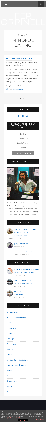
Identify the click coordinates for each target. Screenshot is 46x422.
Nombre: (23, 134)
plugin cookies (40, 419)
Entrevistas (11, 344)
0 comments (18, 89)
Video (9, 386)
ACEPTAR (23, 420)
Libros (9, 355)
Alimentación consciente (19, 58)
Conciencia (11, 328)
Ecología (10, 339)
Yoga (9, 392)
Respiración (12, 381)
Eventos (10, 349)
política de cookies (13, 418)
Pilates (9, 370)
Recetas (10, 376)
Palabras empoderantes (16, 365)
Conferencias (12, 333)
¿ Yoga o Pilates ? (21, 244)
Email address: (23, 143)
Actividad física (13, 312)
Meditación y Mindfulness (17, 360)
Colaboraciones (13, 323)
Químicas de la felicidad (23, 252)
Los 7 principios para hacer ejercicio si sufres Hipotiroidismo (25, 232)
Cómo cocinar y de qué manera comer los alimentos (21, 64)
